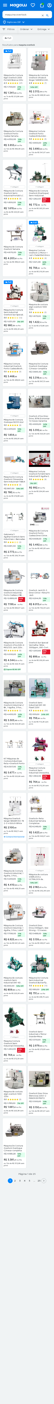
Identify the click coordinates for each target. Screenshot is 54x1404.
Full (9, 38)
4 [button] (24, 1180)
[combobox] (27, 14)
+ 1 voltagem (14, 187)
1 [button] (10, 1180)
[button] (42, 15)
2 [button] (15, 1180)
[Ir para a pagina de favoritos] (33, 5)
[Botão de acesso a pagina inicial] (18, 5)
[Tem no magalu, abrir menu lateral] (5, 5)
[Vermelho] (42, 758)
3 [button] (20, 1180)
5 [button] (29, 1180)
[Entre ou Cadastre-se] (49, 5)
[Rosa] (11, 1031)
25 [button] (39, 1180)
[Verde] (36, 758)
